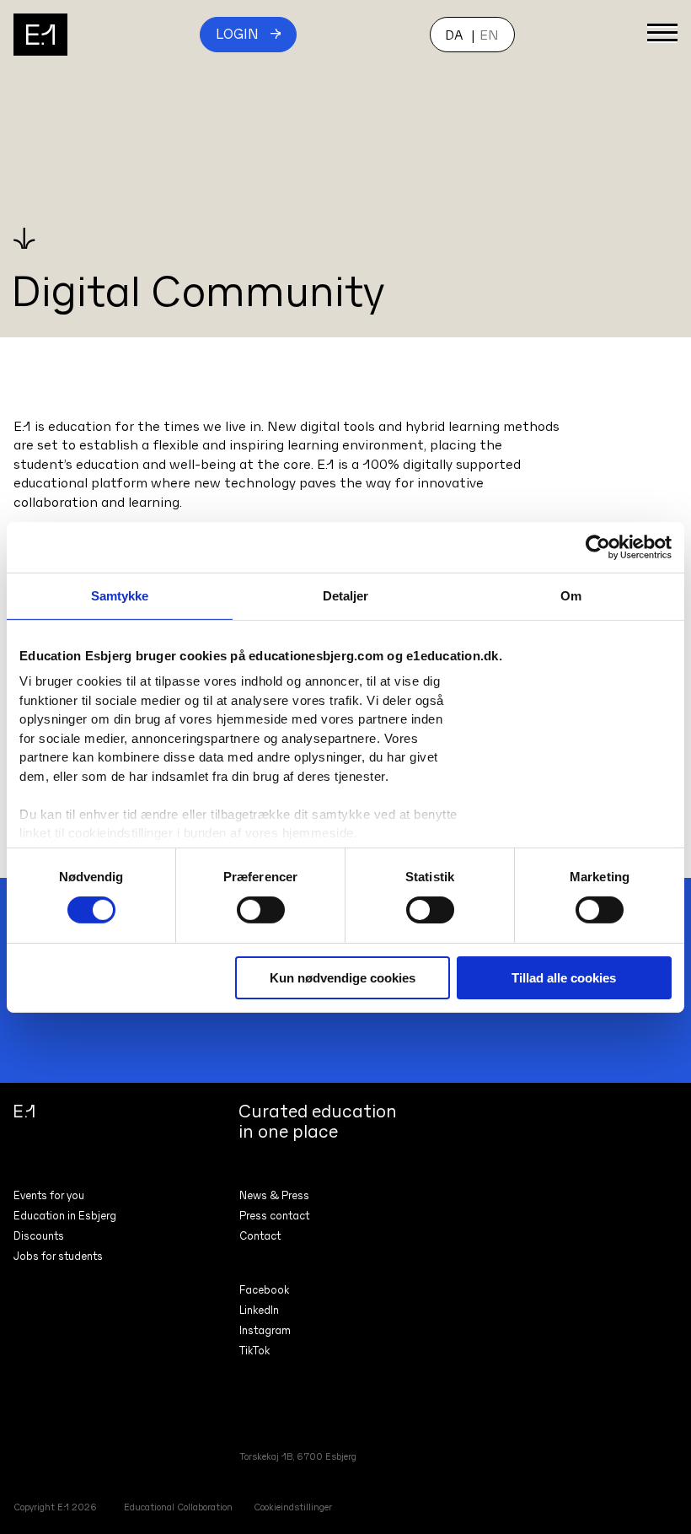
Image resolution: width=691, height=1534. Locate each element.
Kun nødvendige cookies (342, 978)
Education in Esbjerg (64, 1215)
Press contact (274, 1215)
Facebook (264, 1290)
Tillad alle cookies (564, 978)
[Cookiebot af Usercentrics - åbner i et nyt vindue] (598, 546)
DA (454, 34)
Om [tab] (570, 595)
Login (237, 33)
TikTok (254, 1350)
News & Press (274, 1195)
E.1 (40, 34)
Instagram (265, 1330)
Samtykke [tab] (120, 595)
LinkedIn (259, 1310)
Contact (260, 1236)
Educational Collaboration (178, 1507)
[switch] (261, 909)
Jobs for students (58, 1256)
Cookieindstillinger (293, 1507)
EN (489, 34)
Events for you (48, 1195)
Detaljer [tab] (346, 595)
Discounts (38, 1236)
